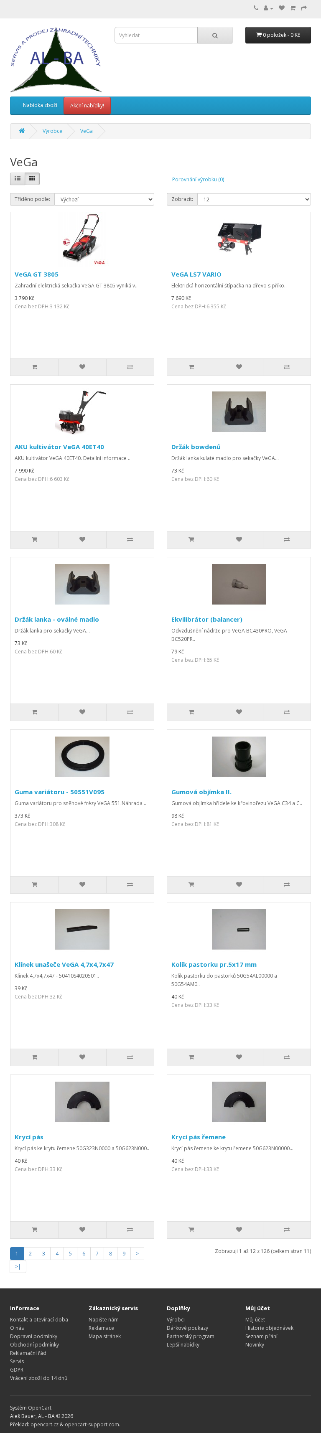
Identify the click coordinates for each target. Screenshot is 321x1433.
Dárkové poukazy (187, 1327)
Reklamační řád (28, 1353)
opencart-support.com (92, 1424)
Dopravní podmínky (33, 1336)
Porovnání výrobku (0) (198, 179)
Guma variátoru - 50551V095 (59, 792)
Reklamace (101, 1327)
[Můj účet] (268, 8)
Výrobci (176, 1319)
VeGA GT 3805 (37, 274)
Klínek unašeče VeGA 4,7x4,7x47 (64, 964)
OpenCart (39, 1407)
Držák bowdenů (196, 446)
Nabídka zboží (40, 105)
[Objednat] (304, 8)
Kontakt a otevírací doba (39, 1319)
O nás (17, 1327)
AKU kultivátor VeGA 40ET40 (59, 446)
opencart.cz (45, 1424)
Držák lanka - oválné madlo (57, 619)
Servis (17, 1361)
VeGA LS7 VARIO (196, 274)
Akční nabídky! (87, 105)
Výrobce (52, 131)
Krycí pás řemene (198, 1137)
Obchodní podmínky (34, 1344)
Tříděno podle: (32, 199)
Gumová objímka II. (201, 792)
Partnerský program (190, 1336)
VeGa (86, 131)
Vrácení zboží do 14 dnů (38, 1378)
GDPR (16, 1369)
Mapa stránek (105, 1336)
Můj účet (255, 1319)
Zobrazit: (182, 199)
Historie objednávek (269, 1327)
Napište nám (104, 1319)
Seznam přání (261, 1336)
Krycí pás (29, 1137)
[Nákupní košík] (293, 8)
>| (18, 1266)
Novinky (254, 1344)
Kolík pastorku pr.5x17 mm (214, 964)
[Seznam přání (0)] (282, 8)
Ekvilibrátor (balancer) (206, 619)
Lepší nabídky (183, 1344)
